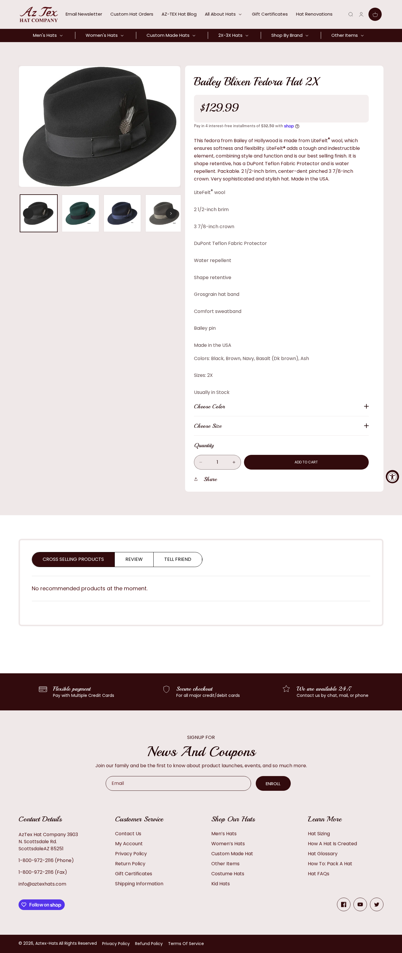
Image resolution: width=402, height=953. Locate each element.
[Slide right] (171, 213)
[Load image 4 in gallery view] (164, 213)
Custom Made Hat (232, 853)
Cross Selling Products (73, 559)
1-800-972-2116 (36, 860)
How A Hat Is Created (332, 843)
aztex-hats (46, 943)
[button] (224, 14)
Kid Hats (220, 883)
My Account (129, 843)
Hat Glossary (323, 853)
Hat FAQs (318, 873)
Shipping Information (139, 883)
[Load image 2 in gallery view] (80, 213)
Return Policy (130, 863)
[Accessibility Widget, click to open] (392, 476)
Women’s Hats (228, 843)
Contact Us (128, 833)
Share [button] (210, 479)
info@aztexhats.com (42, 884)
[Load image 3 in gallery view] (122, 213)
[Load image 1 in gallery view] (38, 213)
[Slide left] (28, 213)
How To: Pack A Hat (330, 863)
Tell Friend (177, 559)
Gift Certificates (133, 873)
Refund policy (149, 944)
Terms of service (186, 944)
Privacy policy (116, 944)
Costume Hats (227, 873)
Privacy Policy (131, 853)
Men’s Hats (224, 833)
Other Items (225, 863)
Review (134, 559)
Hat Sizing (319, 833)
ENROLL (273, 783)
